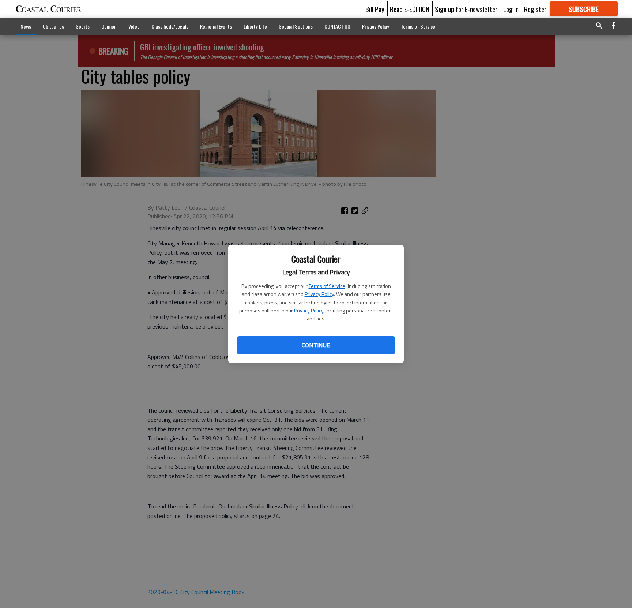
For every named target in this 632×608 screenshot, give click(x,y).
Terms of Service (327, 286)
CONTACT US (337, 26)
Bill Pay (374, 9)
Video (134, 26)
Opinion (109, 26)
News (25, 26)
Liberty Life (255, 26)
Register (535, 9)
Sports (83, 26)
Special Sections (296, 26)
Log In (511, 9)
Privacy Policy (319, 294)
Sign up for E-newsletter (466, 9)
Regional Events (216, 26)
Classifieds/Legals (169, 26)
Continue (316, 345)
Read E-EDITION (409, 9)
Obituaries (53, 26)
